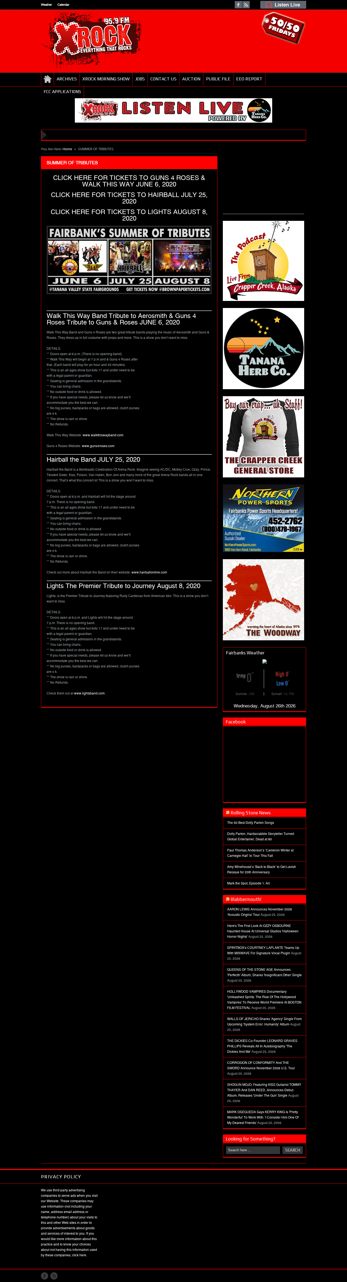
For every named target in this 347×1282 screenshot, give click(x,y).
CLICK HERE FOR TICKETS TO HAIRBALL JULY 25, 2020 (129, 198)
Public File (218, 78)
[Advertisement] (263, 180)
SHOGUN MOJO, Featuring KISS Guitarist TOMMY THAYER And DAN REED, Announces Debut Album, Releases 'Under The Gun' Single (264, 1090)
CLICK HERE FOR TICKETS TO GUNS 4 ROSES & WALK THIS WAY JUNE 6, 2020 (129, 181)
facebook (238, 4)
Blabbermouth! (246, 899)
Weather (46, 4)
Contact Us (163, 78)
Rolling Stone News (251, 812)
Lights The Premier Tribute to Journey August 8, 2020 (123, 586)
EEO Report (249, 78)
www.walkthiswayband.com (103, 435)
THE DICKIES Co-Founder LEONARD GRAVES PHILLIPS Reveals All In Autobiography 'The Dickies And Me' (262, 1046)
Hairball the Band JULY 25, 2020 (93, 459)
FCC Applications (62, 91)
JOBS (140, 78)
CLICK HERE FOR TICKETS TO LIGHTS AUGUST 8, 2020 (129, 215)
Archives (67, 78)
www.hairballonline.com (149, 572)
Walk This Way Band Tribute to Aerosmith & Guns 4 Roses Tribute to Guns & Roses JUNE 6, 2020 (121, 319)
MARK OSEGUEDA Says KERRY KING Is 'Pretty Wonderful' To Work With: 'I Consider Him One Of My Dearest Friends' (262, 1117)
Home (47, 79)
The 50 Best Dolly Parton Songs (250, 823)
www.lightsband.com (89, 693)
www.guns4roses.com (98, 446)
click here (79, 1255)
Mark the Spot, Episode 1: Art (248, 883)
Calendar (63, 4)
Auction (191, 78)
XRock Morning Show (106, 78)
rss (246, 4)
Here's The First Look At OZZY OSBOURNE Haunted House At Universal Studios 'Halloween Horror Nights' (262, 931)
